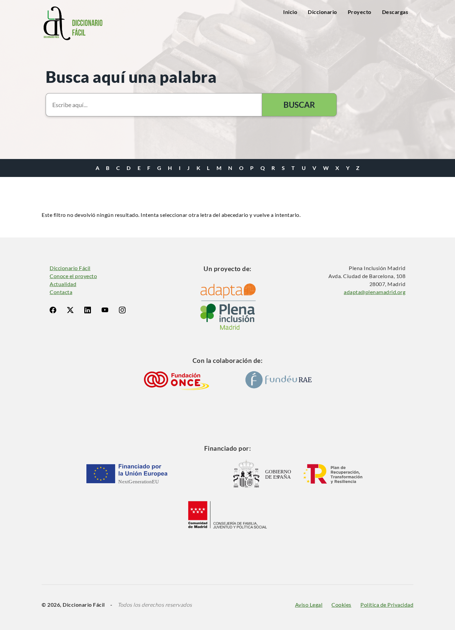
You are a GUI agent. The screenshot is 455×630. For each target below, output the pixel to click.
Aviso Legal (309, 604)
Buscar (299, 104)
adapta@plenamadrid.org (374, 292)
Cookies (341, 604)
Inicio (290, 12)
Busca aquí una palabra (131, 76)
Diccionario (322, 12)
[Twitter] (70, 310)
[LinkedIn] (87, 310)
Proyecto (359, 12)
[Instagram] (122, 310)
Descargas (395, 12)
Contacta (61, 292)
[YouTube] (105, 310)
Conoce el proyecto (73, 276)
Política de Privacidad (386, 604)
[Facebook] (53, 310)
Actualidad (63, 284)
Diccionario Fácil (70, 268)
